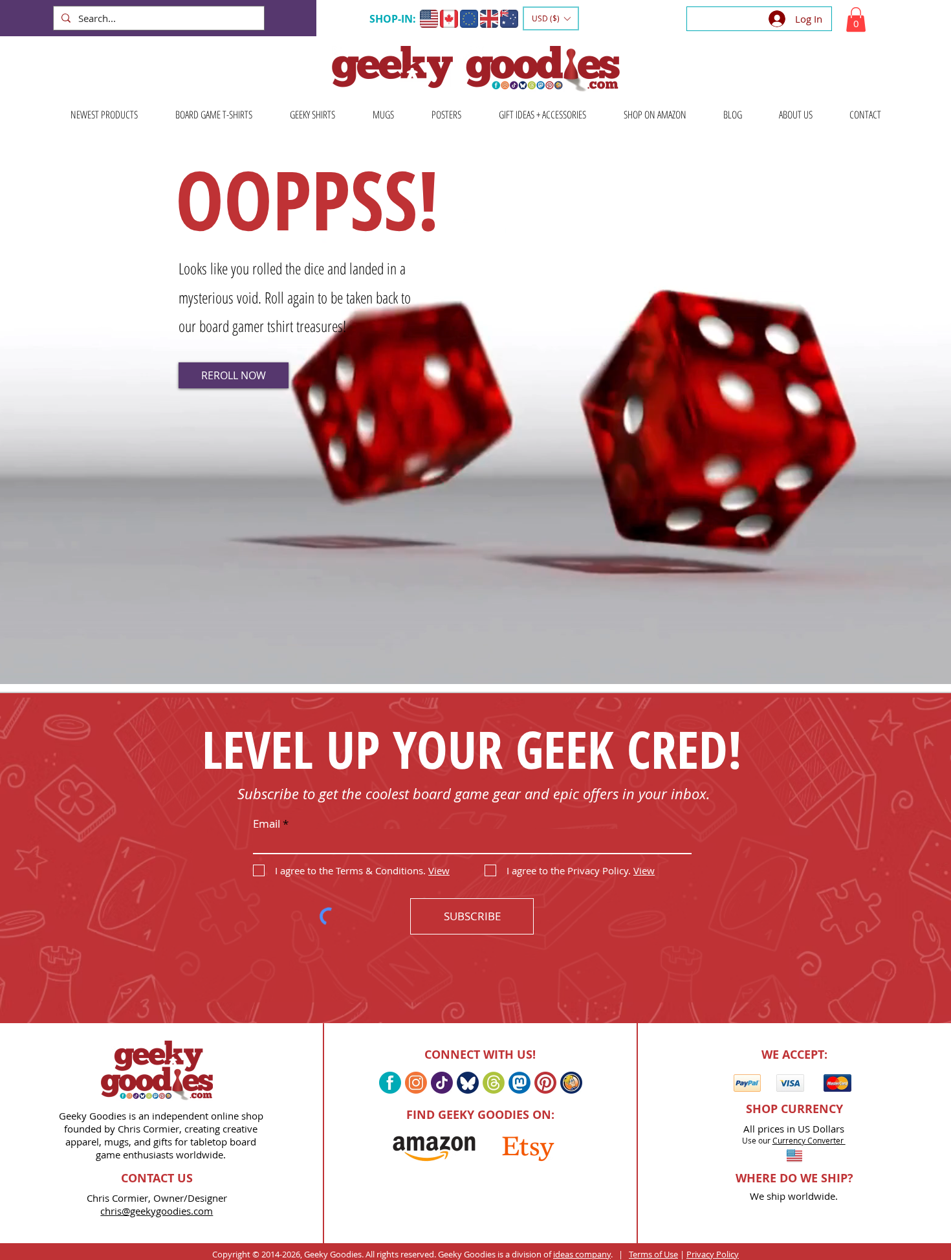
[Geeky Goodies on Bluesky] (468, 1083)
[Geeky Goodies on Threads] (494, 1083)
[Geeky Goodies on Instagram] (416, 1083)
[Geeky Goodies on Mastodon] (519, 1083)
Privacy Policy (712, 1254)
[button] (551, 18)
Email (266, 823)
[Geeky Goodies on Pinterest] (545, 1083)
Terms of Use (653, 1254)
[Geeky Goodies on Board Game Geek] (571, 1083)
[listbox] (551, 18)
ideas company (582, 1254)
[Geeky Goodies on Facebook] (390, 1083)
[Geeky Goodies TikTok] (442, 1083)
